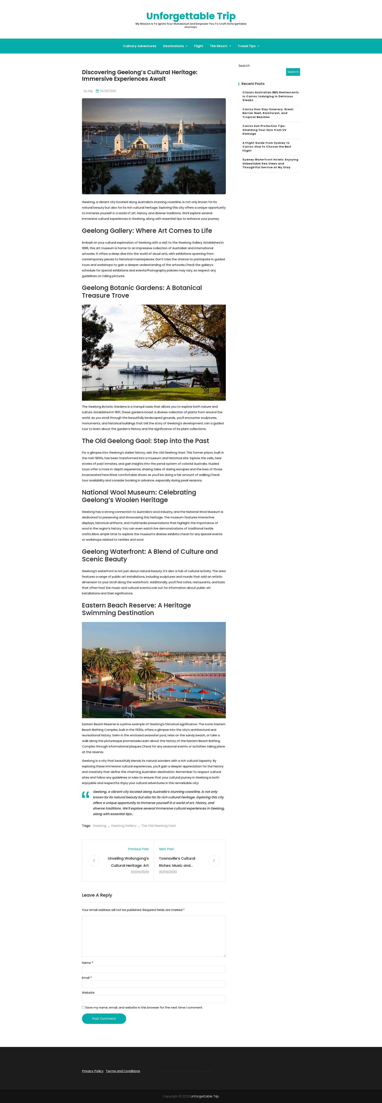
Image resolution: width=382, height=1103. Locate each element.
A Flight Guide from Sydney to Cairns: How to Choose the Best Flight (267, 147)
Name (87, 963)
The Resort (218, 46)
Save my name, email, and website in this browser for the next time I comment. (144, 1007)
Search (244, 65)
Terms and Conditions (123, 1071)
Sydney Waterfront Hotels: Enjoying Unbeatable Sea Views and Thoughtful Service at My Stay (270, 163)
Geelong (99, 825)
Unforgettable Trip (191, 16)
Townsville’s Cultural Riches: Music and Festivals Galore (177, 862)
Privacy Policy (92, 1071)
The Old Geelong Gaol (158, 825)
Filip (90, 91)
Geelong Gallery (123, 825)
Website (88, 992)
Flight (198, 46)
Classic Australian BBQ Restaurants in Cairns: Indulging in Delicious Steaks (271, 96)
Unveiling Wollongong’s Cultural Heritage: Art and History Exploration (128, 862)
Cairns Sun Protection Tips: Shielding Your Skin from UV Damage (264, 130)
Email (87, 978)
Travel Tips (247, 46)
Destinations (173, 46)
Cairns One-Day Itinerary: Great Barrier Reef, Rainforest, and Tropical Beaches (268, 113)
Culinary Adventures (139, 46)
